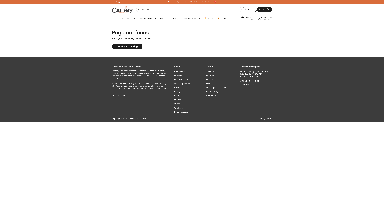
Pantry (177, 96)
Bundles (177, 100)
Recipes (209, 79)
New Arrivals (179, 71)
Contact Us (211, 96)
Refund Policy (212, 92)
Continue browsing (127, 46)
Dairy (176, 87)
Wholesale (178, 108)
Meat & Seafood (181, 79)
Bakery (177, 92)
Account (251, 9)
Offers (177, 104)
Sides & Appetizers (182, 83)
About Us (210, 71)
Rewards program (182, 112)
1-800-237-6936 (247, 85)
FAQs (208, 83)
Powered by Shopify (263, 119)
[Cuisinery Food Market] (122, 9)
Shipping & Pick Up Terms (217, 87)
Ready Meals (179, 75)
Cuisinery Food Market (137, 119)
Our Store (210, 75)
